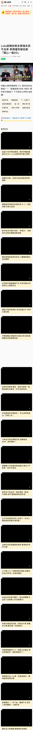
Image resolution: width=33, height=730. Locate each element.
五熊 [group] (9, 6)
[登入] (28, 2)
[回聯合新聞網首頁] (2, 2)
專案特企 (5, 111)
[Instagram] (22, 2)
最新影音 (5, 100)
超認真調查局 (6, 104)
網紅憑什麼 (26, 104)
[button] (25, 2)
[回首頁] (7, 2)
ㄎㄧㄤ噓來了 (25, 100)
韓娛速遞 (14, 100)
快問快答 (5, 108)
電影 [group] (28, 6)
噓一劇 (17, 104)
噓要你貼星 (26, 108)
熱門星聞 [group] (15, 6)
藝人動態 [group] (23, 6)
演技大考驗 (15, 108)
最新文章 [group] (4, 6)
